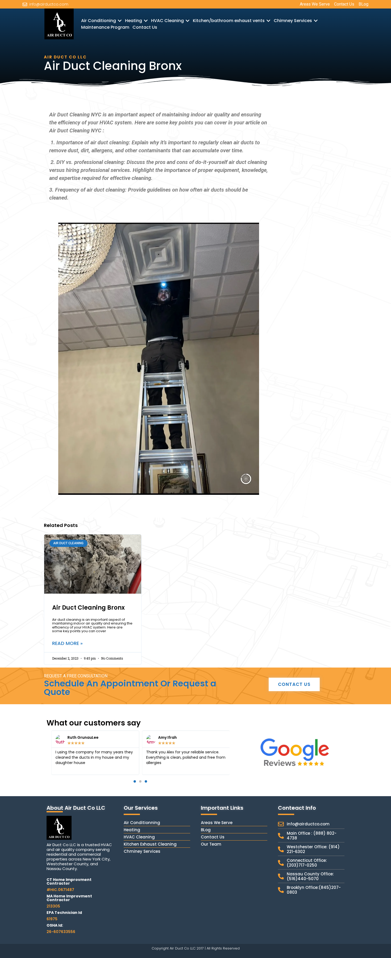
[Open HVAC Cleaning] (187, 21)
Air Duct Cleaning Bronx (88, 608)
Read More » (67, 643)
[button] (52, 752)
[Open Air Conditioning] (120, 21)
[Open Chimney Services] (316, 21)
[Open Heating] (146, 21)
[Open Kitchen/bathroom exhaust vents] (268, 21)
